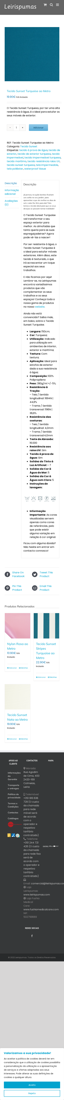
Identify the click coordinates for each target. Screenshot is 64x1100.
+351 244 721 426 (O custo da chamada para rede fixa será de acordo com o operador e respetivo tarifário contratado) (32, 859)
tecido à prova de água (33, 150)
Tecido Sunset (28, 146)
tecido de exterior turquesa (34, 154)
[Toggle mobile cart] (45, 4)
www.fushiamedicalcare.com (41, 909)
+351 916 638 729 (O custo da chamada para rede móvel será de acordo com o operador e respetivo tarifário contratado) (31, 816)
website (40, 306)
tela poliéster (15, 168)
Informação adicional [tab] (12, 192)
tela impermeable (47, 165)
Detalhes (24, 668)
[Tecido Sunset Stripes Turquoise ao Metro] (46, 625)
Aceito (32, 1085)
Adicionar (38, 127)
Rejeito (32, 1093)
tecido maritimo (16, 161)
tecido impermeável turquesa (42, 157)
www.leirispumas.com (36, 894)
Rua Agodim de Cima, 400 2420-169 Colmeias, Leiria (31, 779)
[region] (32, 1074)
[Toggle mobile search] (51, 4)
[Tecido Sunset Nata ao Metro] (17, 696)
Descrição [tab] (11, 183)
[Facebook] (32, 936)
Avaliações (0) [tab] (11, 202)
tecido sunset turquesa (21, 165)
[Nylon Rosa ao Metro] (17, 625)
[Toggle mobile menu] (57, 4)
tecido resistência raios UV (43, 161)
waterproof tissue (35, 168)
